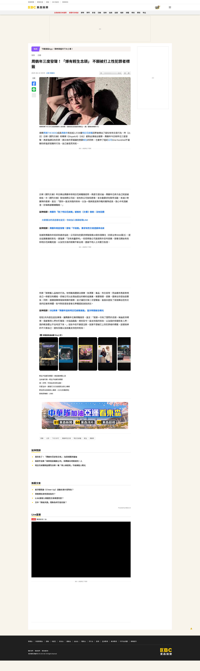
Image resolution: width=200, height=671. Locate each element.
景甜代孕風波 (73, 12)
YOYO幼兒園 (124, 641)
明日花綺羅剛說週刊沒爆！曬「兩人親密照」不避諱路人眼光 (60, 465)
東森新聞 (31, 2)
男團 (45, 132)
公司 (110, 139)
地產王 (54, 641)
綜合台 (61, 641)
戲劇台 (69, 641)
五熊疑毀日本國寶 (60, 12)
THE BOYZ (52, 132)
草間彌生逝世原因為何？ (45, 493)
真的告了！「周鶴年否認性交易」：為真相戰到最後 (56, 456)
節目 (138, 12)
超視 (97, 641)
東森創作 (134, 641)
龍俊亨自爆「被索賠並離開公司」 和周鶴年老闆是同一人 (58, 461)
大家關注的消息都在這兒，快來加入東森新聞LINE (65, 219)
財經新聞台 (39, 641)
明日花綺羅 (87, 132)
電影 (121, 12)
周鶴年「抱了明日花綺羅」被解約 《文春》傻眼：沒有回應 (77, 211)
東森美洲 (65, 2)
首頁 (33, 55)
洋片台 (91, 641)
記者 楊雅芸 (50, 73)
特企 (144, 12)
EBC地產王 (55, 2)
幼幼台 (76, 641)
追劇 (110, 12)
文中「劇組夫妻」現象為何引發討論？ (51, 502)
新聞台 (30, 641)
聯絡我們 (37, 651)
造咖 (47, 2)
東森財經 (40, 2)
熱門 (88, 12)
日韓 (99, 12)
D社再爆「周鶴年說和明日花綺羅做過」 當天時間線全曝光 (77, 310)
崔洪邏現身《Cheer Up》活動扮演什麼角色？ (54, 489)
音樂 (105, 12)
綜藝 (127, 12)
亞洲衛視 (105, 641)
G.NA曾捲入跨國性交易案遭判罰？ (49, 498)
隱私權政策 (45, 651)
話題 (116, 12)
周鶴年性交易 (66, 438)
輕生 (85, 139)
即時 (82, 12)
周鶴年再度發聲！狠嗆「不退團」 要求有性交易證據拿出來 (77, 228)
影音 (93, 12)
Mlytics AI (128, 508)
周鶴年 (64, 132)
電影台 (83, 641)
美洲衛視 (114, 641)
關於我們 (30, 651)
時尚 (133, 12)
